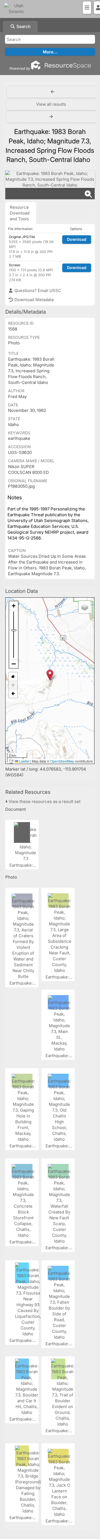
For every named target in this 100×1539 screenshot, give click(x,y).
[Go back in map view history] (13, 694)
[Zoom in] (13, 605)
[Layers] (85, 607)
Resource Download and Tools (19, 213)
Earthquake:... (23, 865)
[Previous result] (53, 91)
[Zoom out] (13, 664)
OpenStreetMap (62, 761)
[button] (49, 675)
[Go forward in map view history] (13, 685)
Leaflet (23, 761)
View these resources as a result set (44, 801)
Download (76, 239)
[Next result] (51, 116)
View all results (51, 104)
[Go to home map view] (13, 676)
